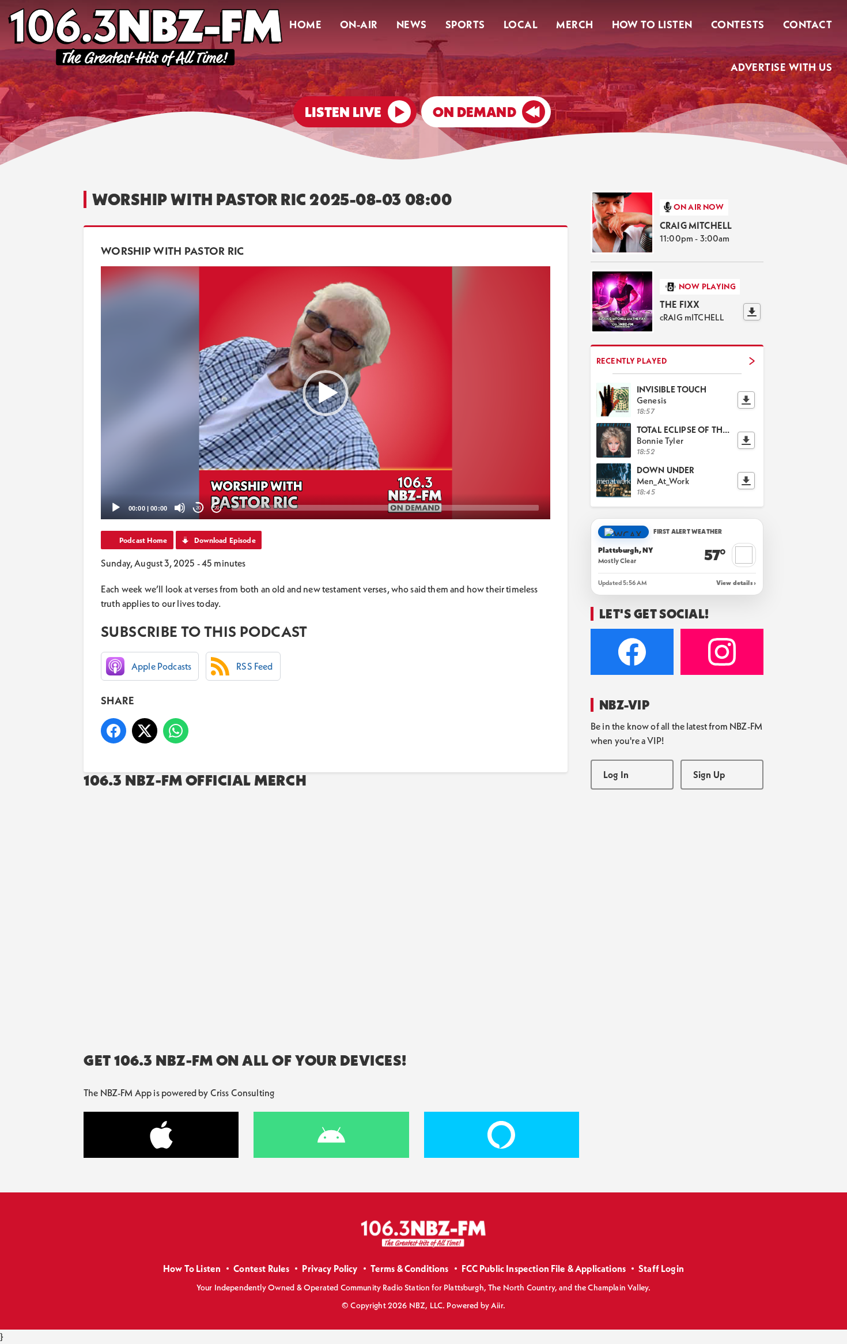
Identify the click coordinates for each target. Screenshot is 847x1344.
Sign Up (709, 774)
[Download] (752, 311)
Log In (616, 774)
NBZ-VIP (624, 705)
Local (521, 24)
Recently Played (631, 361)
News (411, 24)
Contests (738, 24)
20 (198, 508)
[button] (325, 393)
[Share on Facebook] (113, 730)
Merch (574, 24)
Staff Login (661, 1268)
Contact (807, 24)
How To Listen (652, 24)
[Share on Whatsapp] (175, 730)
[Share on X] (144, 730)
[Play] (116, 508)
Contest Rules (261, 1268)
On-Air (359, 24)
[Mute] (180, 508)
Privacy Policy (329, 1268)
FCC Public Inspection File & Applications (544, 1268)
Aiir (497, 1305)
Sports (465, 24)
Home (305, 24)
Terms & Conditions (409, 1268)
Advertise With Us (781, 67)
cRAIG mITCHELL (696, 225)
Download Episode (225, 540)
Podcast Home (143, 540)
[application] (325, 392)
